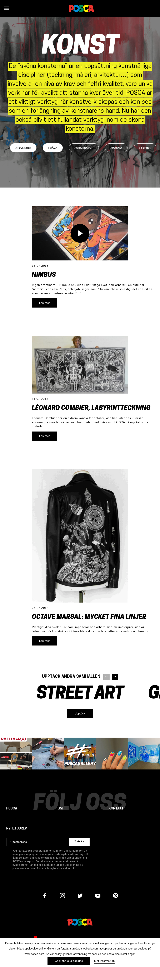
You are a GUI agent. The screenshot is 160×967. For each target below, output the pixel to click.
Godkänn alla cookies (69, 960)
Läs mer (44, 302)
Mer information (104, 960)
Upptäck (80, 713)
